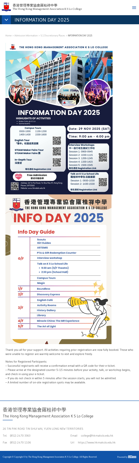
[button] (37, 20)
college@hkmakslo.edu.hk (97, 435)
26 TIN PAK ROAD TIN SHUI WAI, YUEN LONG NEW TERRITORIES (43, 428)
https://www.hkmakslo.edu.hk (97, 442)
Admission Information (26, 35)
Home (8, 35)
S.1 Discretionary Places (53, 35)
